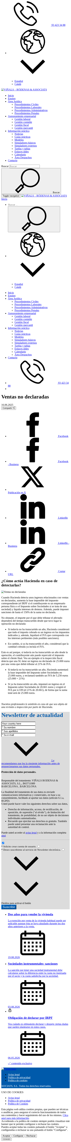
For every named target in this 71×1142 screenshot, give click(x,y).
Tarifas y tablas (22, 148)
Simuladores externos (26, 145)
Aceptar (6, 1136)
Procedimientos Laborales (28, 107)
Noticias (19, 134)
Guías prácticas (22, 136)
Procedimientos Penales (27, 113)
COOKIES (6, 1139)
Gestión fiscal (22, 125)
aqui (3, 835)
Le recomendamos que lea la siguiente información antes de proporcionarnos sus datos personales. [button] (30, 763)
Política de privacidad (19, 1077)
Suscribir (9, 907)
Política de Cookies (18, 1103)
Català (18, 84)
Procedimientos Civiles (26, 104)
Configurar (18, 1136)
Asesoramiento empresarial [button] (22, 116)
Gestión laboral (22, 119)
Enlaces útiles (22, 151)
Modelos (19, 139)
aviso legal (31, 832)
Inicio (11, 95)
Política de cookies (17, 1080)
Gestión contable (23, 122)
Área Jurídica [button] (15, 101)
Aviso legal (14, 1074)
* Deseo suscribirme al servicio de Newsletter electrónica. (31, 849)
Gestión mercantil (24, 128)
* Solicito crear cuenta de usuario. (19, 846)
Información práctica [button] (18, 131)
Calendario (20, 154)
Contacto (12, 160)
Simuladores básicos (25, 142)
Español (19, 81)
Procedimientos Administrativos (31, 110)
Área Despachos (23, 157)
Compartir (8, 408)
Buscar (5, 166)
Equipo (12, 98)
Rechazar (31, 1136)
